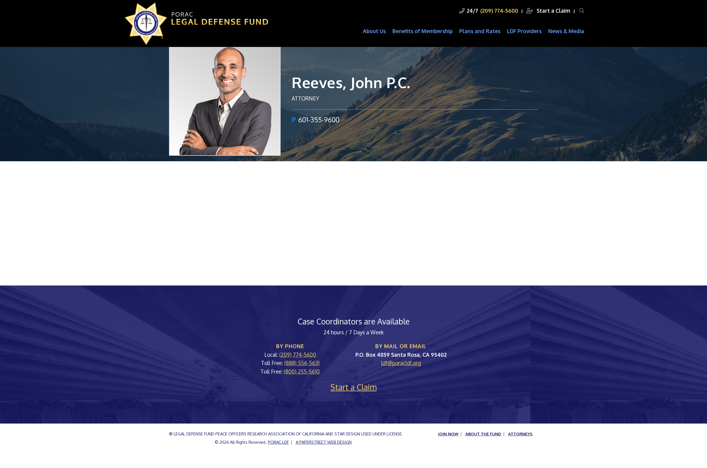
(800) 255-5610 (302, 371)
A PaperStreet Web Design (324, 442)
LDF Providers (524, 31)
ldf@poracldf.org (401, 362)
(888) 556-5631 (302, 362)
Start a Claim (552, 10)
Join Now (448, 433)
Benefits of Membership (422, 31)
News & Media (566, 31)
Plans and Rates (479, 31)
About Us (374, 31)
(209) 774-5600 (499, 10)
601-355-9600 (318, 119)
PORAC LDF (278, 442)
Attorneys (520, 433)
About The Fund (483, 433)
